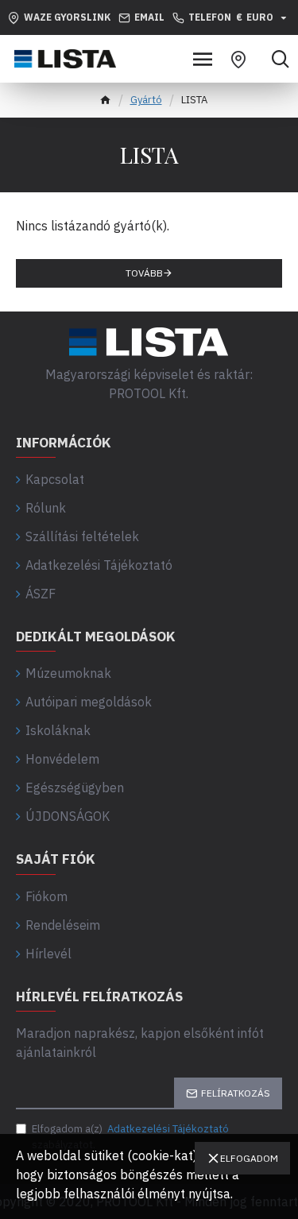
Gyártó (146, 99)
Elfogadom (249, 1158)
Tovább (144, 273)
